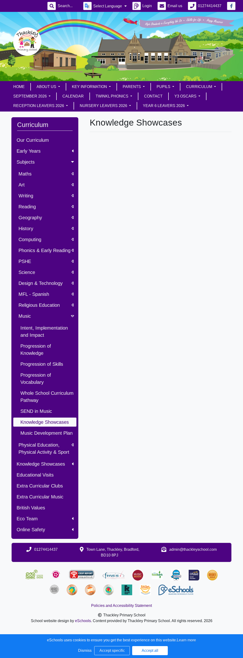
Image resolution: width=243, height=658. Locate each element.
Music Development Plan (46, 433)
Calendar (73, 96)
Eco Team (27, 518)
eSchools (83, 621)
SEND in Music (36, 411)
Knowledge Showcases (41, 464)
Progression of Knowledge (35, 349)
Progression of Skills (41, 364)
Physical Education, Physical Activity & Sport (44, 448)
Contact (153, 96)
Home (19, 87)
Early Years (29, 151)
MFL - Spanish (34, 294)
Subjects (26, 162)
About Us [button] (47, 87)
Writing (26, 195)
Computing (30, 239)
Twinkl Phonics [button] (112, 96)
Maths (25, 173)
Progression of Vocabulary (35, 378)
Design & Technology (41, 283)
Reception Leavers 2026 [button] (39, 106)
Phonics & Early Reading (44, 250)
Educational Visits (35, 475)
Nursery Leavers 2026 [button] (104, 106)
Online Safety (31, 529)
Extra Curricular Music (40, 496)
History (26, 228)
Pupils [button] (164, 87)
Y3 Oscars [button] (185, 96)
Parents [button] (132, 87)
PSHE (25, 261)
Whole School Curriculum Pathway (47, 396)
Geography (30, 217)
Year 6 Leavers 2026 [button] (164, 106)
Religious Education (39, 305)
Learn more (186, 640)
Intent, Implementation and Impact (44, 331)
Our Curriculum (33, 140)
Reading (27, 206)
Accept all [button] (150, 650)
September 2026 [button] (30, 96)
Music (25, 316)
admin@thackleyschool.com (193, 549)
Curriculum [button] (199, 87)
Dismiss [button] (85, 650)
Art (22, 184)
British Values (31, 507)
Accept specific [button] (112, 650)
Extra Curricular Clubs (40, 485)
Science (27, 272)
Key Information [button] (90, 87)
